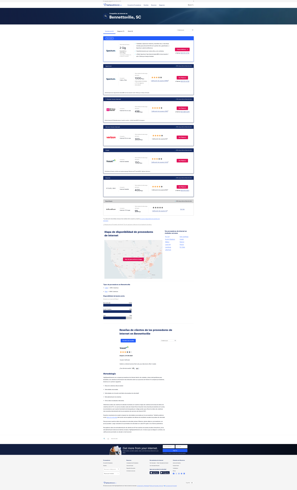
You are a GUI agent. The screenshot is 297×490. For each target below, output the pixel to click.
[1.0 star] (152, 77)
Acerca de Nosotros (177, 463)
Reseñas (146, 5)
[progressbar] (117, 305)
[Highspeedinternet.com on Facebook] (173, 474)
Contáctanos (175, 468)
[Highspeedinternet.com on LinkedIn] (184, 474)
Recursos (153, 5)
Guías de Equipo (129, 465)
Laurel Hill (167, 244)
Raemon (182, 242)
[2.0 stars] (154, 77)
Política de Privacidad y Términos (156, 485)
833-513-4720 (185, 81)
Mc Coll (167, 236)
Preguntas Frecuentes (130, 468)
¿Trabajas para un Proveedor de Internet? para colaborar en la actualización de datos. (127, 224)
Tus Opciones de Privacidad (171, 485)
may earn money (107, 1)
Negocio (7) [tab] (120, 31)
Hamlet (182, 239)
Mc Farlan (182, 247)
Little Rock (168, 250)
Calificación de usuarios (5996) (159, 81)
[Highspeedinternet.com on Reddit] (181, 474)
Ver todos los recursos (130, 470)
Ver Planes (181, 77)
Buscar (190, 5)
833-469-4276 (184, 112)
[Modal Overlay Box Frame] (148, 449)
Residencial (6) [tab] (109, 31)
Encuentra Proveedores (134, 5)
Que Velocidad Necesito (154, 465)
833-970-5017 (185, 190)
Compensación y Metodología (143, 485)
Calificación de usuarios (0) (159, 211)
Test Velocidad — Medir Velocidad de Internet (159, 463)
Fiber (106, 291)
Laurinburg (168, 247)
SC (108, 438)
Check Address (180, 49)
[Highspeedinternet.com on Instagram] (179, 474)
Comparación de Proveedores (132, 463)
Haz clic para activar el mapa (133, 259)
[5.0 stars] (161, 77)
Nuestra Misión (176, 465)
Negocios (162, 5)
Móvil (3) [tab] (130, 31)
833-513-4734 (185, 53)
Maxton (182, 244)
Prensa (174, 470)
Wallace (167, 242)
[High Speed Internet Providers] (112, 5)
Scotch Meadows (170, 239)
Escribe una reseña (128, 340)
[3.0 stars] (157, 77)
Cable (106, 288)
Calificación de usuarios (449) (159, 162)
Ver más (182, 209)
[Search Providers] (118, 469)
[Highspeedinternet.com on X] (176, 474)
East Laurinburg (184, 236)
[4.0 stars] (159, 77)
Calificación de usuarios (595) (159, 111)
